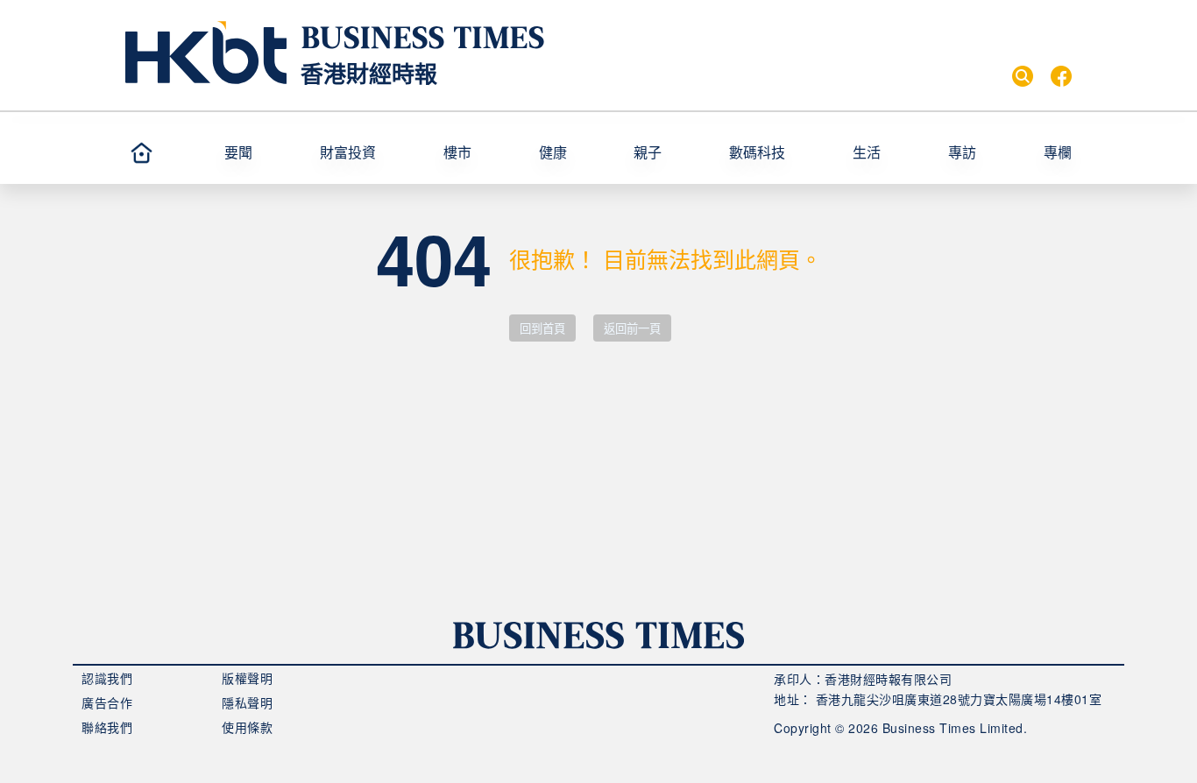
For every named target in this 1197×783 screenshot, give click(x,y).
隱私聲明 (247, 702)
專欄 (1058, 152)
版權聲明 (247, 678)
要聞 (238, 152)
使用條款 (247, 727)
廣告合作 (106, 702)
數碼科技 (757, 152)
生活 (867, 152)
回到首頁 (542, 328)
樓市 (457, 152)
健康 (553, 152)
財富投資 (348, 152)
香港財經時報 (369, 73)
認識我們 (106, 678)
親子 (648, 152)
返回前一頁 (632, 328)
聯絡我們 (106, 727)
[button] (264, 152)
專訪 (962, 152)
